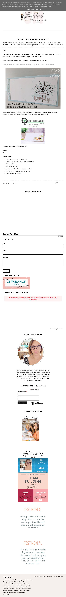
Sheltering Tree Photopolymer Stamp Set (18, 171)
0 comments (60, 183)
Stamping (12, 44)
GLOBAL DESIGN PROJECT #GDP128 (33, 39)
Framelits (27, 42)
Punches (5, 44)
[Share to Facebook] (11, 183)
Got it (38, 9)
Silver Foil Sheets (11, 164)
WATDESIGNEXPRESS (58, 576)
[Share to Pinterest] (13, 183)
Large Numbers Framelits (54, 42)
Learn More (30, 9)
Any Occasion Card (11, 42)
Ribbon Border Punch (12, 166)
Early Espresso (24, 161)
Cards (21, 42)
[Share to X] (8, 183)
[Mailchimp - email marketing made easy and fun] (36, 404)
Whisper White (24, 159)
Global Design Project (37, 42)
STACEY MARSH (42, 576)
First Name (21, 396)
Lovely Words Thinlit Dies (13, 173)
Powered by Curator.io (56, 329)
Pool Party (16, 159)
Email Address (22, 391)
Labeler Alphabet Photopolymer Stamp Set (18, 169)
